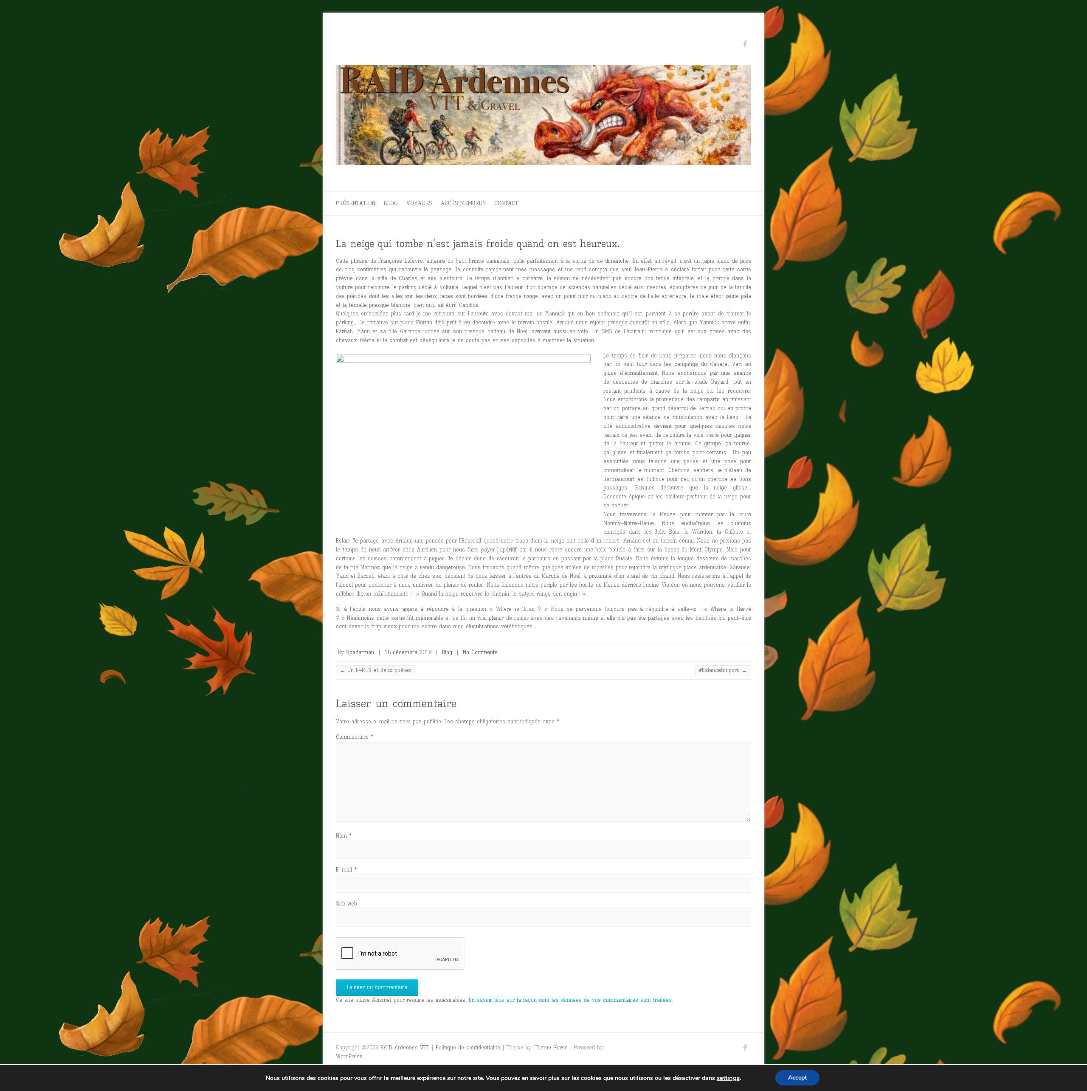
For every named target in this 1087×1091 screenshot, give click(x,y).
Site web (346, 903)
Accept (797, 1078)
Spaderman (360, 652)
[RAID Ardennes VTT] (543, 117)
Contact (506, 203)
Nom (344, 835)
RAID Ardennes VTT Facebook (744, 45)
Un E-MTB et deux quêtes (375, 670)
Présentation (355, 203)
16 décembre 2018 (408, 652)
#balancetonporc (723, 670)
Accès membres (463, 203)
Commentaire (354, 737)
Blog (391, 203)
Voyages (419, 203)
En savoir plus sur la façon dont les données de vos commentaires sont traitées (570, 1000)
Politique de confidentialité (468, 1047)
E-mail (346, 869)
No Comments (480, 652)
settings (728, 1078)
